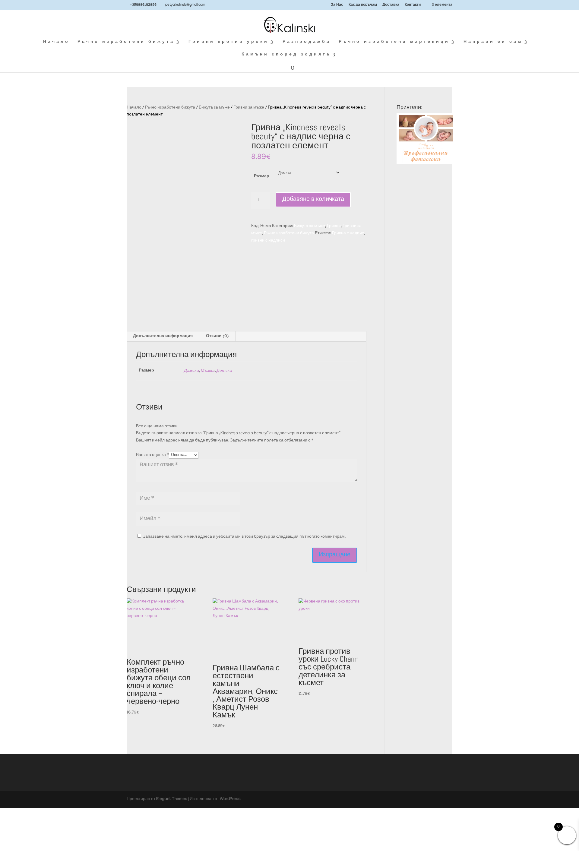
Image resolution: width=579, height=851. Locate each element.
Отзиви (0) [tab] (217, 336)
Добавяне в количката (313, 199)
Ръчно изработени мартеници (394, 42)
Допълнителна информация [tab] (163, 336)
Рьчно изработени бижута (126, 42)
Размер (261, 176)
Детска (224, 371)
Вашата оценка (152, 455)
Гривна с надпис (348, 233)
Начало (56, 42)
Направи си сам (493, 42)
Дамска (191, 371)
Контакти (413, 5)
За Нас (337, 5)
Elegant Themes (171, 799)
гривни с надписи (268, 241)
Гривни (334, 226)
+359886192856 (143, 5)
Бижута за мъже (214, 108)
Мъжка (208, 371)
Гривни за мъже (248, 108)
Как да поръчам (363, 5)
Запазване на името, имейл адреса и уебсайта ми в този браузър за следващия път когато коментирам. (244, 537)
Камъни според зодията (286, 55)
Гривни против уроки (228, 42)
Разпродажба (307, 42)
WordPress (230, 799)
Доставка (390, 5)
